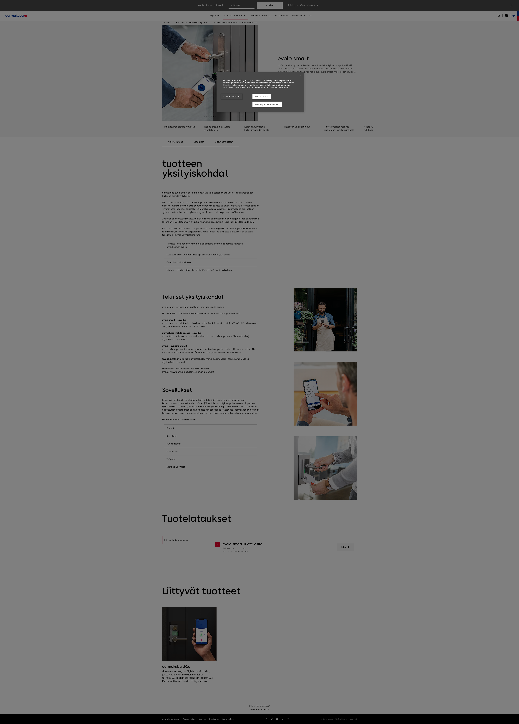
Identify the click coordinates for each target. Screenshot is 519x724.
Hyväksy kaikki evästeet (267, 104)
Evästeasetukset (231, 96)
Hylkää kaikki (261, 96)
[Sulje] (301, 76)
